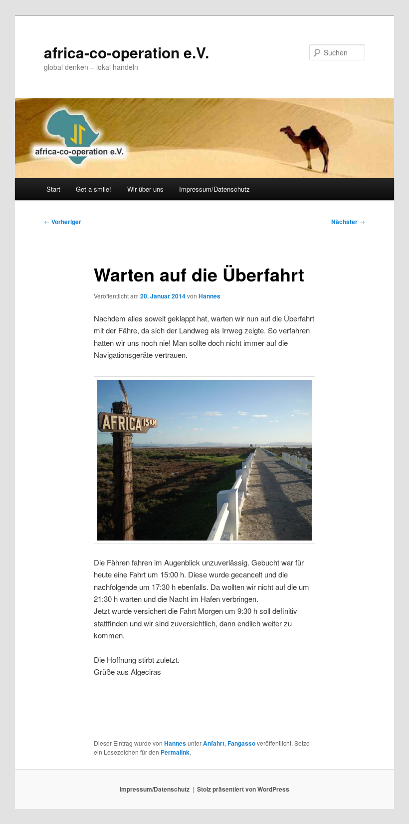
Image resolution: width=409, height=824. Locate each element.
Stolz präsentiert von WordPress (243, 789)
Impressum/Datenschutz (214, 189)
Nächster (348, 221)
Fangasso (241, 743)
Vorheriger (62, 221)
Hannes (209, 295)
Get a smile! (93, 189)
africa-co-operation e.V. (126, 52)
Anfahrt (213, 743)
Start (53, 189)
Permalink (175, 752)
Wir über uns (145, 189)
